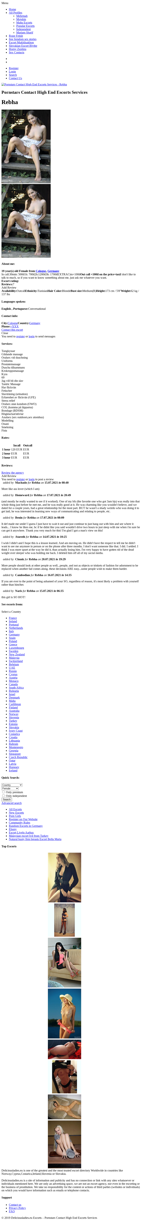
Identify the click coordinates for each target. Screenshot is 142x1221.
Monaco (13, 681)
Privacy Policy (17, 1208)
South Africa (16, 687)
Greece (13, 644)
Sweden (13, 651)
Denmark (14, 697)
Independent (23, 29)
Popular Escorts (25, 25)
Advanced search (11, 803)
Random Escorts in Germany (26, 825)
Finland (13, 707)
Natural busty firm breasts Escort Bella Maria (35, 839)
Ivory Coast (16, 730)
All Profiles (15, 12)
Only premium (14, 792)
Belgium (14, 664)
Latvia (12, 763)
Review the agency (12, 472)
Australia (14, 710)
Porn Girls (15, 815)
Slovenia (14, 717)
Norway (13, 714)
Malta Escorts (24, 22)
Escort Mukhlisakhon (21, 42)
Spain (12, 637)
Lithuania (14, 740)
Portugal (14, 624)
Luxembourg (16, 647)
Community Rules (19, 822)
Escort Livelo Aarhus (21, 832)
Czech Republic (18, 757)
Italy (11, 631)
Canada (13, 684)
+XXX (14, 326)
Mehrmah (22, 15)
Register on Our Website (23, 819)
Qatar (12, 760)
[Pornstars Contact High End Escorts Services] (34, 84)
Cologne (41, 271)
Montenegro (16, 747)
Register (13, 68)
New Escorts (16, 812)
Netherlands (16, 627)
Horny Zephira (17, 49)
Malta (12, 700)
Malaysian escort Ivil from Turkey (28, 835)
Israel (12, 694)
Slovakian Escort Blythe (23, 45)
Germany (53, 271)
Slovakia (14, 727)
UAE (12, 667)
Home (12, 9)
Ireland (13, 621)
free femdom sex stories (22, 39)
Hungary (14, 767)
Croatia (13, 737)
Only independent (16, 795)
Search (13, 74)
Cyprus (13, 674)
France (13, 618)
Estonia (13, 724)
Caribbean (15, 704)
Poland (13, 641)
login (32, 336)
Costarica (14, 734)
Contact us (15, 1204)
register (20, 336)
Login (12, 71)
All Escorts (15, 809)
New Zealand (17, 654)
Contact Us (15, 78)
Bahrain (13, 743)
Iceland (13, 770)
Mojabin (21, 19)
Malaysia (14, 657)
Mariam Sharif (24, 32)
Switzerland (16, 661)
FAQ (12, 1211)
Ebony (13, 829)
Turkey (13, 720)
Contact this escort (12, 329)
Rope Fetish (16, 35)
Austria (13, 677)
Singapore (15, 753)
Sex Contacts (16, 52)
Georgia (13, 750)
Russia (13, 671)
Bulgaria (14, 690)
